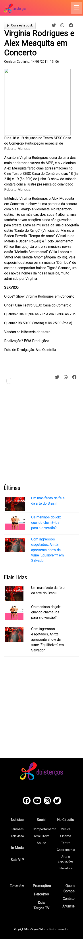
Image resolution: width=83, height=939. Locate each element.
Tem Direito (41, 836)
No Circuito (65, 820)
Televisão (17, 836)
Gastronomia (66, 850)
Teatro (65, 843)
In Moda (17, 848)
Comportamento (44, 829)
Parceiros (41, 894)
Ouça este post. (22, 25)
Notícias (17, 820)
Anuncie (68, 906)
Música (66, 829)
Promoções (42, 886)
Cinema (65, 836)
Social (41, 820)
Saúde (41, 843)
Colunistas (17, 885)
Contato (69, 899)
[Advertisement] (41, 436)
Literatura (66, 868)
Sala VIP (17, 860)
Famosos (17, 829)
